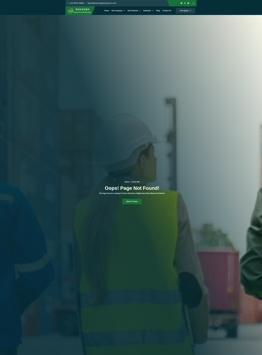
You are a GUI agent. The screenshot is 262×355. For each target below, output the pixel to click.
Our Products (133, 10)
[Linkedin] (188, 3)
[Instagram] (184, 3)
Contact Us (167, 10)
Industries (147, 10)
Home (106, 10)
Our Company (117, 10)
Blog (158, 10)
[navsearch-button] (193, 3)
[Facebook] (181, 3)
